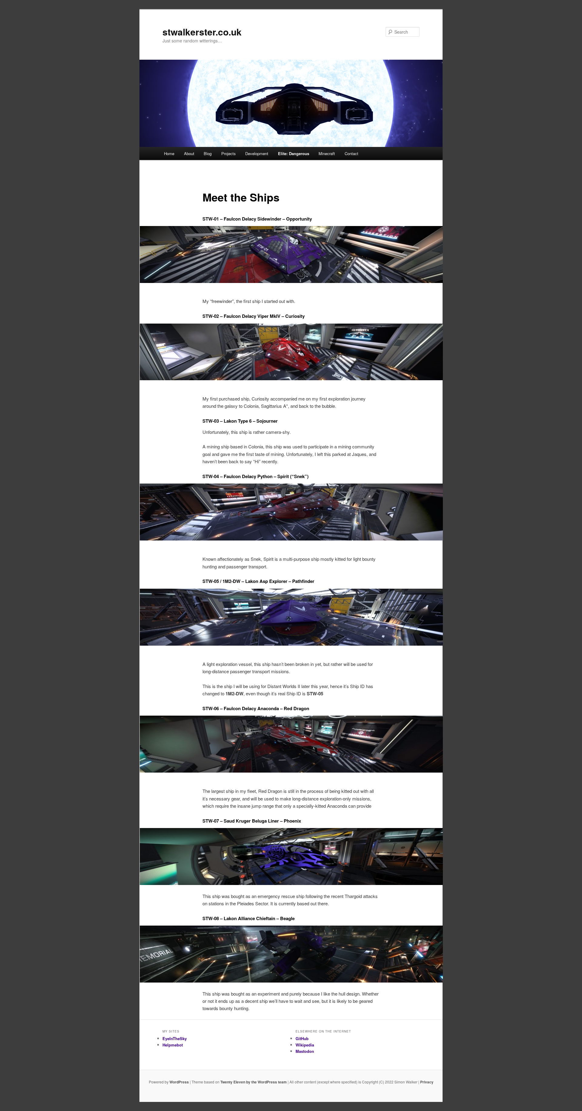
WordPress (179, 1082)
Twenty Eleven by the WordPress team (253, 1082)
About (189, 153)
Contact (351, 153)
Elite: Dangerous (293, 153)
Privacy (426, 1082)
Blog (208, 153)
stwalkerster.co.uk (202, 31)
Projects (228, 153)
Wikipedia (305, 1045)
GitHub (302, 1038)
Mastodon (305, 1051)
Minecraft (327, 153)
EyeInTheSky (174, 1038)
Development (256, 153)
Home (169, 153)
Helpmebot (172, 1045)
